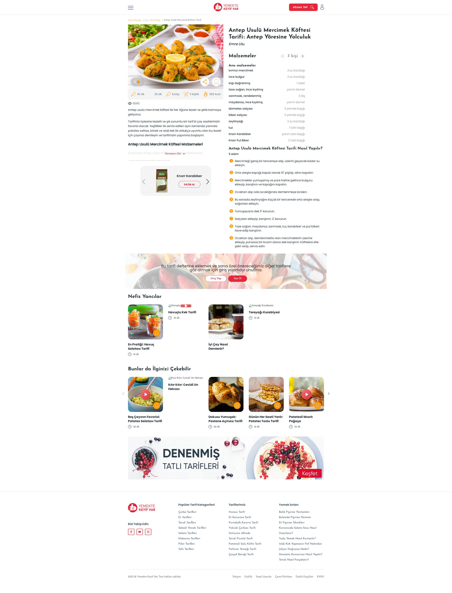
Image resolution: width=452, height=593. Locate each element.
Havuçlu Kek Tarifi (182, 312)
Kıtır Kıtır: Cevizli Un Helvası (183, 387)
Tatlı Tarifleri (186, 549)
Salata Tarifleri (187, 533)
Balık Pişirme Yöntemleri (294, 512)
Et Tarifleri (184, 517)
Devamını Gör (173, 153)
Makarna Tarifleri (189, 538)
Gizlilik (248, 577)
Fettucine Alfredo (239, 533)
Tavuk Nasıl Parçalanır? (294, 559)
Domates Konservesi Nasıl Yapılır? (300, 554)
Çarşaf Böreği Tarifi (241, 554)
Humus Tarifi (237, 512)
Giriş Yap (216, 278)
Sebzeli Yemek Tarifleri (192, 528)
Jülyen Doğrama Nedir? (294, 549)
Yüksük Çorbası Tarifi (242, 528)
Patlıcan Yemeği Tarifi (242, 549)
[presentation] (143, 182)
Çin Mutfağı (152, 20)
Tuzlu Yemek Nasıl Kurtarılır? (297, 538)
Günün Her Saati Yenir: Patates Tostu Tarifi (266, 419)
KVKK (320, 577)
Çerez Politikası (283, 577)
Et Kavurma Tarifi (240, 517)
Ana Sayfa (134, 20)
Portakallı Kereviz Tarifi (243, 522)
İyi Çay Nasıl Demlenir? (218, 346)
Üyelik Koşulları (304, 577)
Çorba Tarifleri (187, 512)
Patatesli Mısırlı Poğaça (301, 419)
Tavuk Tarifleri (187, 522)
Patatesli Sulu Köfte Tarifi (245, 543)
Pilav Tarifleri (186, 543)
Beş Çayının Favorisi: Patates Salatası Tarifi (145, 419)
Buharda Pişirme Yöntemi (295, 517)
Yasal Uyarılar (264, 577)
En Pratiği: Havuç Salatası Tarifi (141, 346)
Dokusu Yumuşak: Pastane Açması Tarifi (225, 419)
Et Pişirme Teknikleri (291, 522)
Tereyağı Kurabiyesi (264, 312)
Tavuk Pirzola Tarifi (241, 538)
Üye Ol (238, 278)
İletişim (237, 577)
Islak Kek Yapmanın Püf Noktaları (300, 543)
